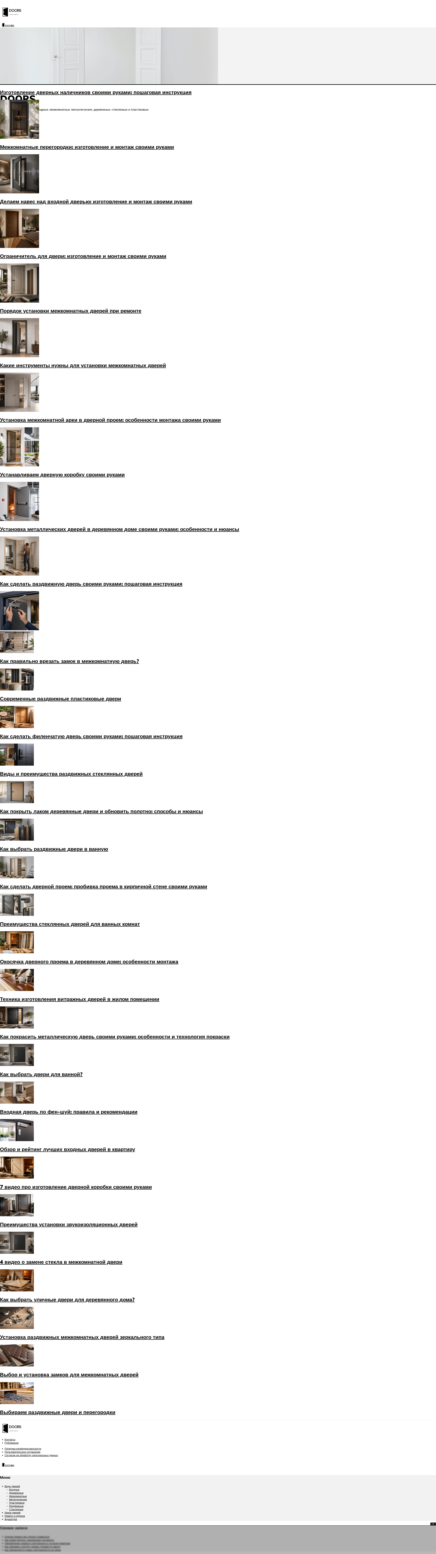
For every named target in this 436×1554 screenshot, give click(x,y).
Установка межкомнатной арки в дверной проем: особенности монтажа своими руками (110, 420)
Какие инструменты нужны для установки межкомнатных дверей (83, 365)
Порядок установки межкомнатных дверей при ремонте (70, 311)
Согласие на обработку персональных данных (31, 1455)
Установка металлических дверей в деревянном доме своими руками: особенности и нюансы (119, 529)
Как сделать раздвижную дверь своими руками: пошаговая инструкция (91, 584)
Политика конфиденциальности (23, 1448)
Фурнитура (11, 1519)
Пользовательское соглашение (22, 1452)
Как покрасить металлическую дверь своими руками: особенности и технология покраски (115, 1036)
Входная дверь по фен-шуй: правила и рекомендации (68, 1111)
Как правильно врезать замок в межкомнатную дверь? (69, 661)
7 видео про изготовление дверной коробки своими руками (76, 1187)
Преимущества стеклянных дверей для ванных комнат (70, 924)
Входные (14, 1489)
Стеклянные (16, 1509)
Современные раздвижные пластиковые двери (60, 698)
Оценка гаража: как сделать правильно (27, 1536)
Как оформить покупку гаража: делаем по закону (33, 1546)
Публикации (12, 1442)
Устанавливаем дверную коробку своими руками (62, 474)
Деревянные (16, 1492)
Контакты (10, 1439)
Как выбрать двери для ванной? (41, 1074)
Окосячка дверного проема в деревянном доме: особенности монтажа (89, 961)
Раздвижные (16, 1506)
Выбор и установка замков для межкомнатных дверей (69, 1374)
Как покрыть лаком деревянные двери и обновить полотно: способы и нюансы (101, 811)
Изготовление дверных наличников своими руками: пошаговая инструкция (96, 92)
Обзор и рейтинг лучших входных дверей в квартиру (67, 1149)
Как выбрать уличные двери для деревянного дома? (67, 1299)
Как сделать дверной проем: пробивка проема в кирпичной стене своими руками (103, 886)
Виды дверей (12, 1486)
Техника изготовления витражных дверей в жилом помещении (79, 999)
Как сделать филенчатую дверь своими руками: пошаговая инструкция (91, 736)
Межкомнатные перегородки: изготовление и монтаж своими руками (87, 147)
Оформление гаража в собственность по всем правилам (37, 1543)
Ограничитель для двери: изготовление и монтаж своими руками (83, 256)
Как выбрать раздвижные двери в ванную (54, 849)
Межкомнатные (18, 1496)
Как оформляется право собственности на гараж (33, 1549)
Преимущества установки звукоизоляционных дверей (69, 1224)
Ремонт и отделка (15, 1516)
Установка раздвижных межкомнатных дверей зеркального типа (82, 1337)
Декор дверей (12, 1512)
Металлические (18, 1499)
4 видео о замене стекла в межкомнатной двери (61, 1262)
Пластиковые (17, 1502)
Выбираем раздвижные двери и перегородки (57, 1412)
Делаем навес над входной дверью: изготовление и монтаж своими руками (96, 201)
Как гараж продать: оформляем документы (29, 1540)
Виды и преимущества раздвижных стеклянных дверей (71, 774)
